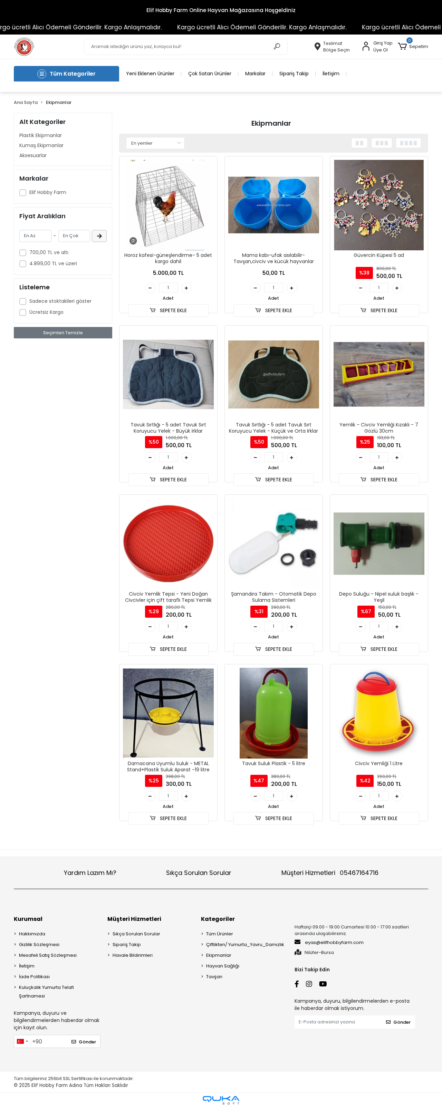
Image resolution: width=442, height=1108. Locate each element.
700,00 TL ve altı (48, 252)
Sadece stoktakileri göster (60, 301)
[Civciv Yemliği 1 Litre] (379, 713)
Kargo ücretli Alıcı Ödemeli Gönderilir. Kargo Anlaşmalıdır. (238, 27)
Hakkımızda (32, 934)
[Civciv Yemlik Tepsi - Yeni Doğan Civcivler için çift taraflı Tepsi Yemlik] (168, 543)
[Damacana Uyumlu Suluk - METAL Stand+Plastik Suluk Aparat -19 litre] (168, 713)
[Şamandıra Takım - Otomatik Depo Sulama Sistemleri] (273, 543)
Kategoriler (218, 919)
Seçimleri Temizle (63, 332)
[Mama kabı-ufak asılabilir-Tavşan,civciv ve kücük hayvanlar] (273, 205)
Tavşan (214, 976)
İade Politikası (34, 976)
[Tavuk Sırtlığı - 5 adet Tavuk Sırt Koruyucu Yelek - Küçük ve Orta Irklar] (273, 374)
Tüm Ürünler (219, 934)
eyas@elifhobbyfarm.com (334, 942)
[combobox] (22, 1041)
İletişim (331, 73)
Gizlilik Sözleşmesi (39, 944)
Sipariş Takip (294, 73)
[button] (413, 46)
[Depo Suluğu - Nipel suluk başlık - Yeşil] (379, 543)
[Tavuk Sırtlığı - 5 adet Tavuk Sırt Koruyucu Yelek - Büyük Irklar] (168, 374)
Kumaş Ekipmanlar (41, 145)
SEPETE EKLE (172, 310)
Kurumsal (28, 919)
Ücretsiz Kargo (46, 312)
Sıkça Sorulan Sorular (198, 872)
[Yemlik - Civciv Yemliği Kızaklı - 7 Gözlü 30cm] (379, 374)
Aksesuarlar (33, 155)
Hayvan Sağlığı (222, 966)
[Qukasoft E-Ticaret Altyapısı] (221, 1100)
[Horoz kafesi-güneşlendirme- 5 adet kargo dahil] (168, 205)
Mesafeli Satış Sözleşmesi (48, 955)
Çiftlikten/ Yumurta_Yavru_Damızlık (245, 944)
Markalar (255, 73)
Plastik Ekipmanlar (40, 135)
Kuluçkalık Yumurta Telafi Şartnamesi (46, 991)
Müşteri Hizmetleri (329, 872)
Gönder (87, 1042)
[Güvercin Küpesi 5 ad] (379, 205)
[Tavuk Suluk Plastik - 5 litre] (273, 713)
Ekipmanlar (218, 955)
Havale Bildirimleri (133, 955)
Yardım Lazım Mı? (90, 872)
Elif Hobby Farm (47, 192)
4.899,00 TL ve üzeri (53, 263)
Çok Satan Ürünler (209, 73)
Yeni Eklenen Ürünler (150, 73)
